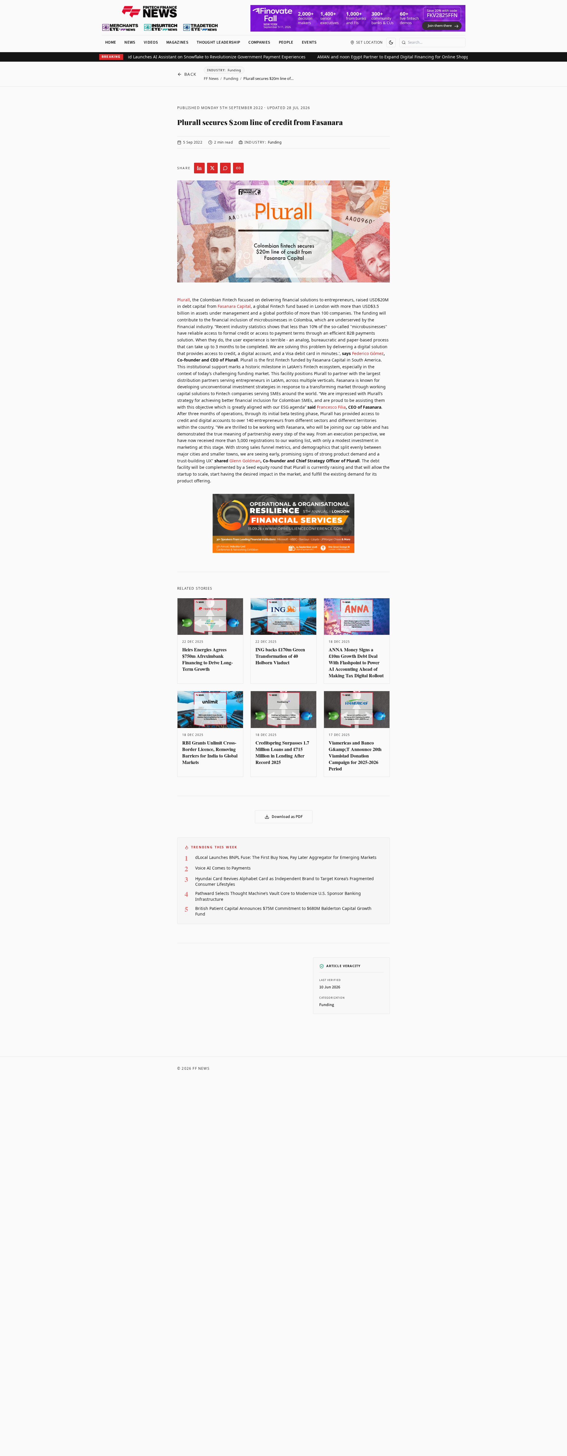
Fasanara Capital (234, 306)
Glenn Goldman (244, 461)
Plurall (183, 300)
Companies (259, 42)
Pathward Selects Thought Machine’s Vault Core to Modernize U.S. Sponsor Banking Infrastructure (278, 896)
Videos (151, 42)
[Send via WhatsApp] (225, 168)
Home (110, 42)
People (286, 42)
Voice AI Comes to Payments (223, 868)
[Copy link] (238, 168)
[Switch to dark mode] (391, 42)
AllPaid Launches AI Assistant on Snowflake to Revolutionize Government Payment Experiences (186, 57)
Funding (231, 78)
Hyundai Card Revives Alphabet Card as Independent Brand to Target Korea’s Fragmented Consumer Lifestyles (284, 881)
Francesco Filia (331, 407)
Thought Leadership (218, 42)
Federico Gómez (368, 353)
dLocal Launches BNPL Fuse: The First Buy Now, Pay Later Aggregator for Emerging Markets (286, 857)
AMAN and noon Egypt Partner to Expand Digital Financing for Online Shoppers (370, 57)
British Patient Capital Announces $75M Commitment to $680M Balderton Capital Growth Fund (283, 911)
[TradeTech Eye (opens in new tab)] (201, 27)
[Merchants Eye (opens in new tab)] (120, 27)
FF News (211, 78)
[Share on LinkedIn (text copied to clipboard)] (199, 168)
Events (309, 42)
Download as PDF (287, 817)
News (129, 42)
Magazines (177, 42)
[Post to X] (212, 168)
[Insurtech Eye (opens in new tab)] (160, 27)
